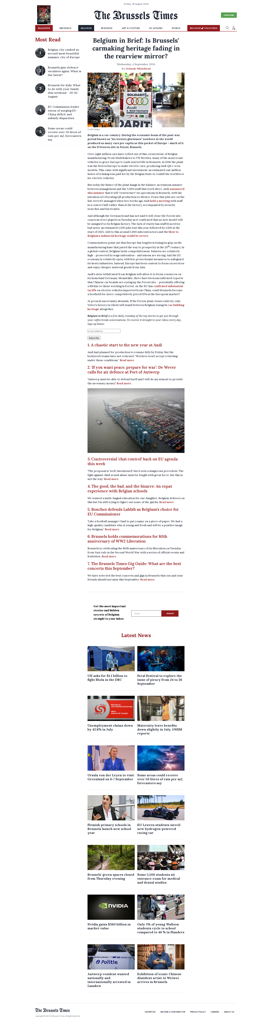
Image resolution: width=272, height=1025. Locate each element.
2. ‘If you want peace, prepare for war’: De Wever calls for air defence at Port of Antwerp (132, 370)
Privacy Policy (198, 1011)
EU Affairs (155, 28)
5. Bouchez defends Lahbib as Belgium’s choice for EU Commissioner (133, 512)
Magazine (44, 28)
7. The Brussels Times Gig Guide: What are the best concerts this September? (134, 566)
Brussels (65, 28)
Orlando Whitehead (138, 68)
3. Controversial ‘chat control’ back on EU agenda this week (133, 461)
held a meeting (160, 201)
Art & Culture (131, 28)
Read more (127, 360)
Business (106, 28)
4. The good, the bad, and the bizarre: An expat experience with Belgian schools (130, 488)
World (176, 28)
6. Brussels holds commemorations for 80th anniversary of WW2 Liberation (127, 539)
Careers (215, 1011)
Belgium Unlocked (203, 28)
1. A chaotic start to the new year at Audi (125, 345)
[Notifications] (233, 28)
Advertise (150, 1011)
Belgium (86, 28)
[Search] (227, 28)
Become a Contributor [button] (173, 1011)
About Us (229, 1011)
